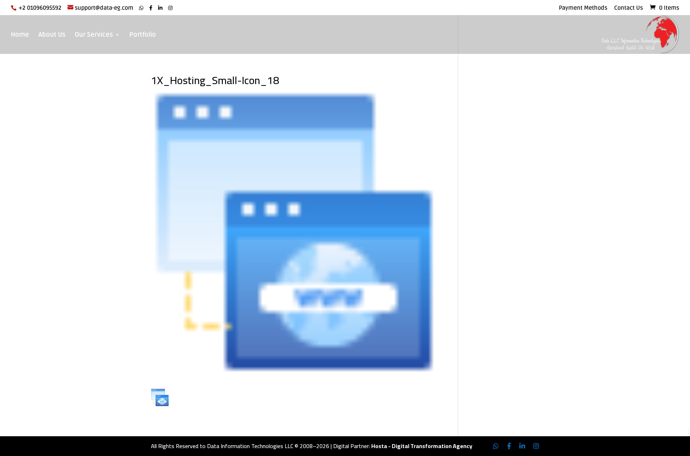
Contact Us (628, 8)
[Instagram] (170, 8)
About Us (51, 35)
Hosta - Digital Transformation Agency (421, 446)
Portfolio (142, 35)
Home (20, 35)
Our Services (94, 35)
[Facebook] (150, 8)
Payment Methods (583, 8)
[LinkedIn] (160, 8)
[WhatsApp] (141, 8)
